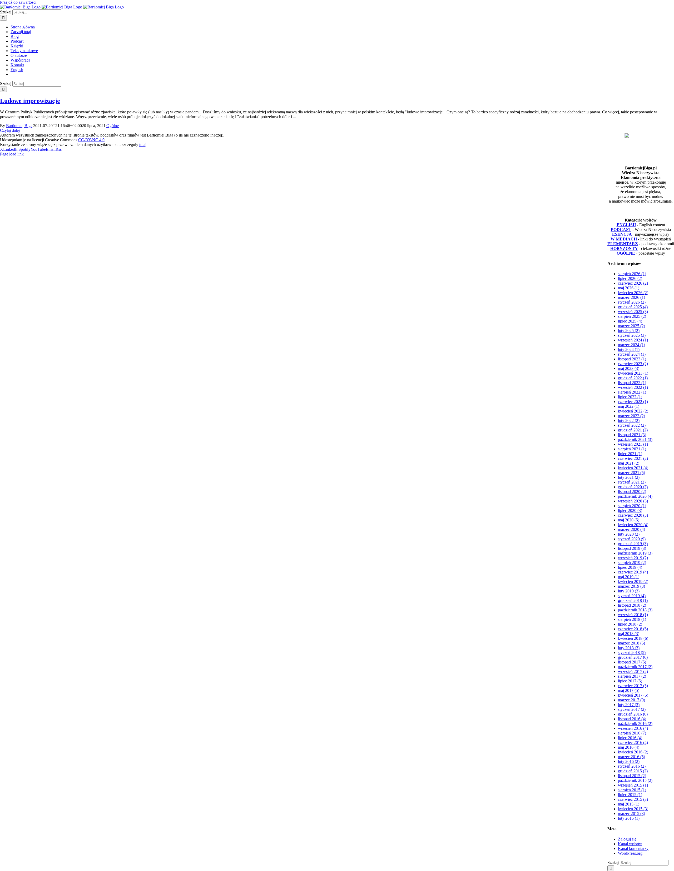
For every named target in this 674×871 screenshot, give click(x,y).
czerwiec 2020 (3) (633, 515)
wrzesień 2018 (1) (633, 614)
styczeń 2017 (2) (632, 709)
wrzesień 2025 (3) (633, 311)
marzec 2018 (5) (631, 643)
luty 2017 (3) (629, 704)
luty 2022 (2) (629, 420)
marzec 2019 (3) (631, 586)
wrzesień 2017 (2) (633, 671)
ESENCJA (622, 234)
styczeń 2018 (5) (632, 652)
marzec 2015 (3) (631, 813)
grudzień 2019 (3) (633, 543)
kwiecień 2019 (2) (633, 581)
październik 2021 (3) (635, 439)
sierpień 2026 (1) (632, 273)
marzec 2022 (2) (631, 416)
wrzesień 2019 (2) (633, 558)
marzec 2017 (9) (631, 700)
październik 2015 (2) (635, 780)
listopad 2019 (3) (632, 548)
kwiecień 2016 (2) (633, 752)
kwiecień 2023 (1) (633, 373)
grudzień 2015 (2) (633, 771)
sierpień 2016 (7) (632, 733)
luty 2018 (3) (629, 648)
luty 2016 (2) (629, 761)
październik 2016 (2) (635, 723)
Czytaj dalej (10, 130)
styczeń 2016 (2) (632, 766)
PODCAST (621, 229)
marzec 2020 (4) (631, 529)
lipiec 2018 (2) (630, 624)
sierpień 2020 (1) (632, 506)
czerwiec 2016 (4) (633, 742)
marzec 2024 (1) (631, 345)
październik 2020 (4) (635, 496)
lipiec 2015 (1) (630, 794)
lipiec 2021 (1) (630, 453)
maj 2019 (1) (628, 577)
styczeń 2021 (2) (632, 482)
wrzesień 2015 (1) (633, 785)
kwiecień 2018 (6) (633, 638)
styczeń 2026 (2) (632, 302)
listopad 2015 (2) (632, 775)
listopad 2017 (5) (632, 662)
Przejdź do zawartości (18, 2)
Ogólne (112, 125)
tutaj (142, 144)
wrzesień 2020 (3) (633, 501)
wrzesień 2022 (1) (633, 387)
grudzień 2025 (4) (633, 307)
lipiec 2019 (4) (630, 567)
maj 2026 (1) (628, 288)
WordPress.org (630, 853)
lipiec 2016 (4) (630, 738)
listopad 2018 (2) (632, 605)
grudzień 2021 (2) (633, 430)
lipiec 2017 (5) (630, 681)
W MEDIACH (624, 239)
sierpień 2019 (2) (632, 562)
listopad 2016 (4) (632, 719)
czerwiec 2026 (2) (633, 283)
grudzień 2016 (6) (633, 714)
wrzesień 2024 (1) (633, 340)
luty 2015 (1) (629, 818)
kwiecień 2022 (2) (633, 411)
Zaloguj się (627, 839)
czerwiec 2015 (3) (633, 799)
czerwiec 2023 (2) (633, 363)
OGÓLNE (626, 253)
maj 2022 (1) (628, 406)
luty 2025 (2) (629, 330)
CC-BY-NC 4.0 (91, 140)
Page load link (12, 154)
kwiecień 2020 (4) (633, 524)
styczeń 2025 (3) (632, 335)
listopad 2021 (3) (632, 434)
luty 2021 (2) (629, 477)
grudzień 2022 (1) (633, 378)
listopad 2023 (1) (632, 359)
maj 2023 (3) (628, 368)
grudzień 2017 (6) (633, 657)
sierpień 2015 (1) (632, 790)
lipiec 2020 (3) (630, 510)
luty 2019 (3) (629, 591)
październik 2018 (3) (635, 610)
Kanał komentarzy (633, 848)
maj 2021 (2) (628, 463)
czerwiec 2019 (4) (633, 572)
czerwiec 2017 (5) (633, 685)
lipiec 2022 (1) (630, 397)
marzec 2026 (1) (631, 297)
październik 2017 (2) (635, 666)
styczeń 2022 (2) (632, 425)
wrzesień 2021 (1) (633, 444)
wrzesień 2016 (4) (633, 728)
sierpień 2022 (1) (632, 392)
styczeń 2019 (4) (632, 595)
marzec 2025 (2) (631, 326)
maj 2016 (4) (628, 747)
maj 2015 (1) (628, 804)
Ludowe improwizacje (30, 100)
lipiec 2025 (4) (630, 321)
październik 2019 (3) (635, 553)
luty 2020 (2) (629, 534)
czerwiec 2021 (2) (633, 458)
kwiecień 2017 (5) (633, 695)
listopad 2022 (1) (632, 382)
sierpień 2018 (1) (632, 619)
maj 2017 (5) (628, 690)
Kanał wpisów (630, 844)
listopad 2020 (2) (632, 491)
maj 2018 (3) (628, 633)
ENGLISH (626, 225)
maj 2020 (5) (628, 520)
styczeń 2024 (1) (632, 354)
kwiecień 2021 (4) (633, 468)
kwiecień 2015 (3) (633, 809)
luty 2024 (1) (629, 349)
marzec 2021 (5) (631, 472)
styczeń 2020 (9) (632, 539)
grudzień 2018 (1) (633, 600)
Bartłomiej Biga (19, 125)
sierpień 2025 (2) (632, 316)
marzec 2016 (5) (631, 756)
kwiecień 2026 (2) (633, 292)
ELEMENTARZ (622, 243)
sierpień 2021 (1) (632, 449)
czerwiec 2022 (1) (633, 401)
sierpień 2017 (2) (632, 676)
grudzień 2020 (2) (633, 487)
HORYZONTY (624, 248)
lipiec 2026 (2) (630, 278)
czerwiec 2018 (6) (633, 629)
